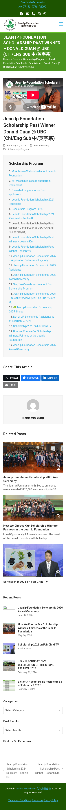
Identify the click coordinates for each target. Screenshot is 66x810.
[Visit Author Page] (33, 405)
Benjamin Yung (42, 145)
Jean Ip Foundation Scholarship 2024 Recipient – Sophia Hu (15, 771)
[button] (61, 24)
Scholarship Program (19, 149)
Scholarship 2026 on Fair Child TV (32, 326)
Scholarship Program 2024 (27, 209)
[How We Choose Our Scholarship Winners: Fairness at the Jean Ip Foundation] (33, 508)
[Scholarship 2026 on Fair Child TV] (33, 560)
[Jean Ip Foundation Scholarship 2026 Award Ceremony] (33, 456)
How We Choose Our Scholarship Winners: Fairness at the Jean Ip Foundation (30, 335)
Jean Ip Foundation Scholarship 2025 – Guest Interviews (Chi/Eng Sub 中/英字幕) (32, 298)
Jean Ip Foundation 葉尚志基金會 (33, 788)
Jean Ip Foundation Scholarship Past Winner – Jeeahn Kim (47, 769)
